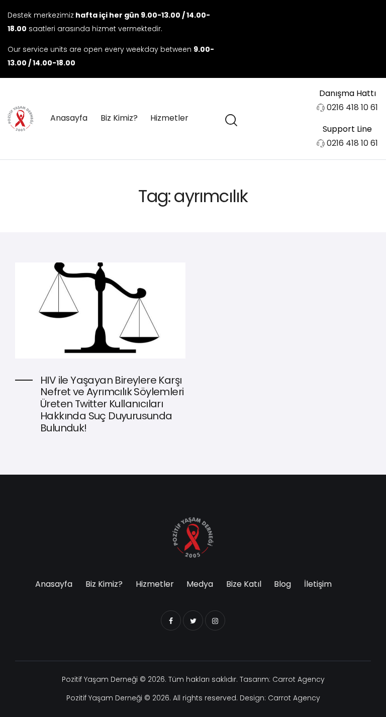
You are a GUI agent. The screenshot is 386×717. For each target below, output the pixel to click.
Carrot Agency (298, 679)
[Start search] (230, 120)
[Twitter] (348, 39)
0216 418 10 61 (352, 107)
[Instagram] (368, 39)
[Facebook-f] (328, 39)
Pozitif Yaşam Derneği (100, 679)
